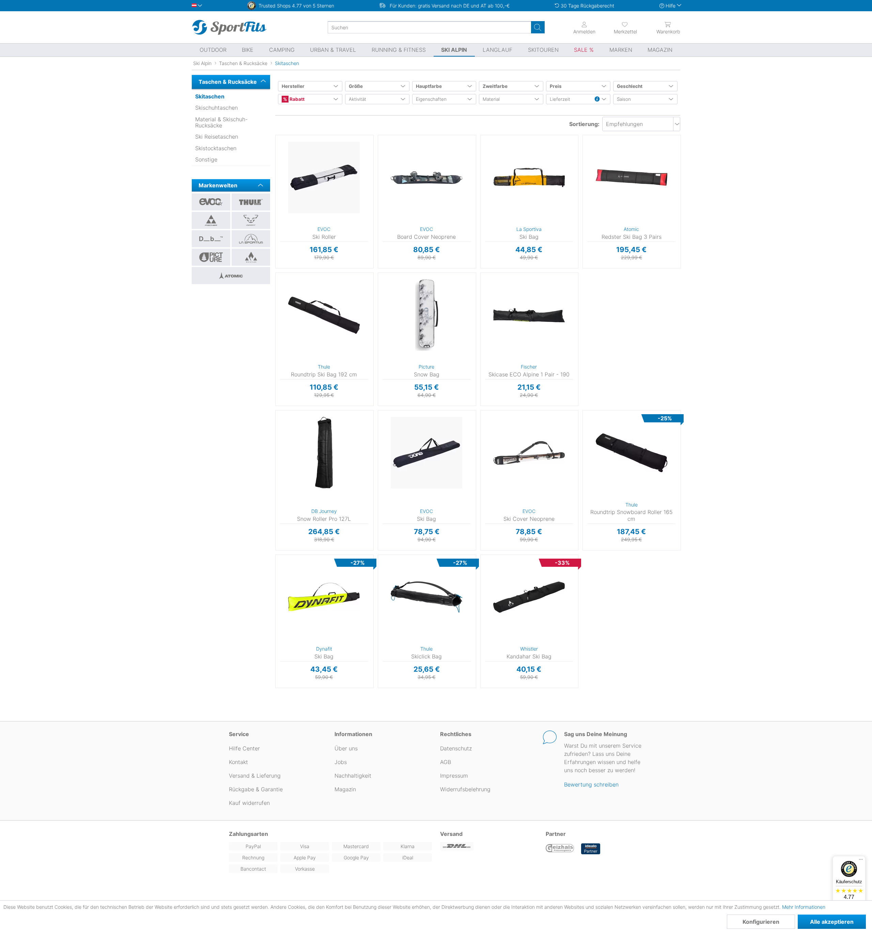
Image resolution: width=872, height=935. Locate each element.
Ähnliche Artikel (324, 268)
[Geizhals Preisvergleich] (560, 849)
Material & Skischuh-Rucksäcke (221, 122)
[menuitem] (619, 27)
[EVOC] (211, 202)
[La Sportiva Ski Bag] (529, 177)
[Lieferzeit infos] (597, 99)
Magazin (345, 789)
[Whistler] (250, 257)
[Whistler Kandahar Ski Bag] (529, 597)
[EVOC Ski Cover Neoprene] (529, 452)
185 (584, 137)
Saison (624, 99)
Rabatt (297, 99)
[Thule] (250, 202)
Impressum (454, 775)
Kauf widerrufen (249, 802)
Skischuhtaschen (216, 107)
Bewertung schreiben (591, 784)
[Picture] (211, 257)
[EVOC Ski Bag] (427, 452)
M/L (378, 147)
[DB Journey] (211, 239)
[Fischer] (211, 220)
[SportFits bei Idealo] (590, 848)
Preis (556, 86)
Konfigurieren (761, 921)
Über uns (346, 748)
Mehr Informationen (803, 907)
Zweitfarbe (495, 86)
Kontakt (238, 762)
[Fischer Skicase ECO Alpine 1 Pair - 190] (529, 315)
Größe (356, 86)
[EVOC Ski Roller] (324, 177)
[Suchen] (538, 27)
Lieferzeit (560, 99)
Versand (451, 833)
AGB (445, 762)
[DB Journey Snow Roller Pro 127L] (324, 452)
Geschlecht (629, 86)
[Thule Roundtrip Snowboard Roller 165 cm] (631, 452)
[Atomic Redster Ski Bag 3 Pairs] (631, 177)
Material (491, 99)
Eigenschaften (431, 99)
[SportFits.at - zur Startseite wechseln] (229, 27)
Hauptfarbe (429, 86)
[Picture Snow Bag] (427, 315)
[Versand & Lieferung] (489, 846)
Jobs (340, 762)
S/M (379, 137)
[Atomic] (230, 275)
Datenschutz (456, 748)
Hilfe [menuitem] (670, 6)
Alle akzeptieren (832, 921)
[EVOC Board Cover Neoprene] (427, 177)
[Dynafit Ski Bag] (324, 597)
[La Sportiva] (250, 239)
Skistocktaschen (215, 148)
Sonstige (206, 159)
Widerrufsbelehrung (465, 789)
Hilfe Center (244, 748)
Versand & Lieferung (255, 775)
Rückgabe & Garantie (256, 789)
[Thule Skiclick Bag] (427, 597)
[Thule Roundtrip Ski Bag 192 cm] (324, 315)
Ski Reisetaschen (216, 136)
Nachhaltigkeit (352, 775)
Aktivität (357, 99)
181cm (484, 557)
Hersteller (293, 86)
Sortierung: (584, 124)
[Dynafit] (250, 220)
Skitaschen (209, 96)
